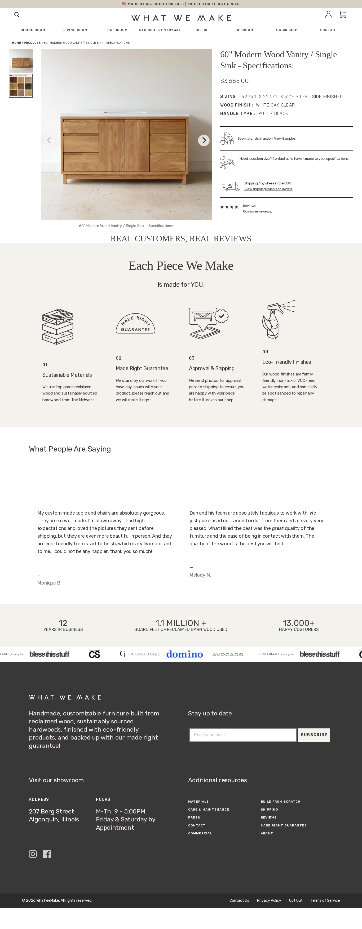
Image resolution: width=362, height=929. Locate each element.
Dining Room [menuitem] (33, 30)
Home (16, 43)
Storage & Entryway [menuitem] (160, 30)
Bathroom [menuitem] (117, 30)
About (267, 833)
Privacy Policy (269, 901)
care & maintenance (208, 809)
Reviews (269, 817)
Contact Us (239, 901)
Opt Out (296, 901)
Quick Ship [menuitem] (286, 30)
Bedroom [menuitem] (244, 30)
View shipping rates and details (268, 189)
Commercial (200, 833)
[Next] (204, 140)
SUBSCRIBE (314, 735)
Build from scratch (281, 801)
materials (198, 801)
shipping (270, 809)
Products (32, 43)
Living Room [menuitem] (75, 30)
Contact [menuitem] (329, 30)
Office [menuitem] (202, 30)
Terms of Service (325, 901)
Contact (197, 825)
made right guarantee (284, 825)
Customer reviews (257, 211)
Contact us (280, 159)
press (194, 817)
